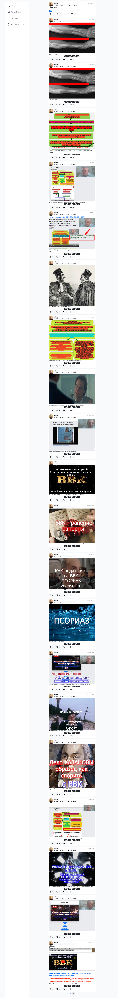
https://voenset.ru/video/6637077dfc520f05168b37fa (67, 217)
